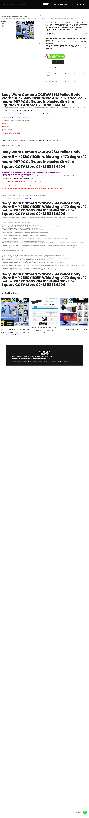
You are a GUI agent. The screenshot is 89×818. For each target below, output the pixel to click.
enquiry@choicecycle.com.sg (40, 198)
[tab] (5, 88)
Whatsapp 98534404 (44, 140)
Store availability (50, 67)
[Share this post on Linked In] (56, 81)
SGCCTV (10, 140)
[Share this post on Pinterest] (62, 81)
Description (6, 88)
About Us (5, 4)
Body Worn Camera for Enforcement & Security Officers (14, 16)
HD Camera (64, 76)
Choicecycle (15, 140)
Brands (21, 88)
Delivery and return (60, 67)
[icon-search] (86, 5)
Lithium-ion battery (10, 120)
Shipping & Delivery (30, 88)
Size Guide (69, 67)
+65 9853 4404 (45, 358)
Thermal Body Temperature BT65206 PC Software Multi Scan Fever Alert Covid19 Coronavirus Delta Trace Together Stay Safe (74, 329)
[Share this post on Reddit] (53, 81)
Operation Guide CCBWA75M (50, 113)
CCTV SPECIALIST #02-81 (30, 140)
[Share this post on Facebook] (46, 81)
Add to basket (58, 61)
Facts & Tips (13, 4)
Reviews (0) (14, 88)
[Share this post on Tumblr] (59, 81)
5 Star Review (23, 4)
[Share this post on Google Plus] (65, 81)
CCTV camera (59, 76)
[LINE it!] (68, 81)
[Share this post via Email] (75, 81)
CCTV (74, 73)
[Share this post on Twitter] (50, 81)
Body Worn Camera (52, 76)
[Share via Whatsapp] (71, 81)
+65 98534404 (27, 198)
